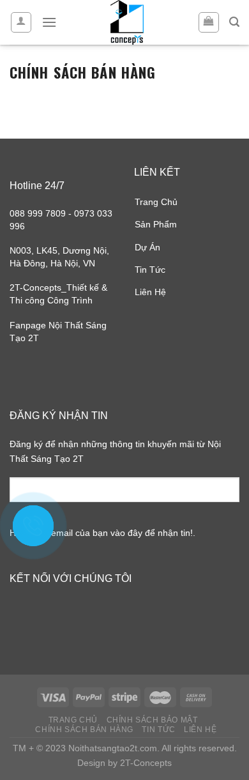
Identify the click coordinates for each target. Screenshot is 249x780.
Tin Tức (150, 269)
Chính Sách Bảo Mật (152, 719)
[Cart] (209, 22)
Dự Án (147, 247)
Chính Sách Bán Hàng (84, 729)
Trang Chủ (156, 202)
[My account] (21, 22)
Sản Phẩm (156, 224)
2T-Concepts (146, 763)
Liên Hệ (150, 292)
